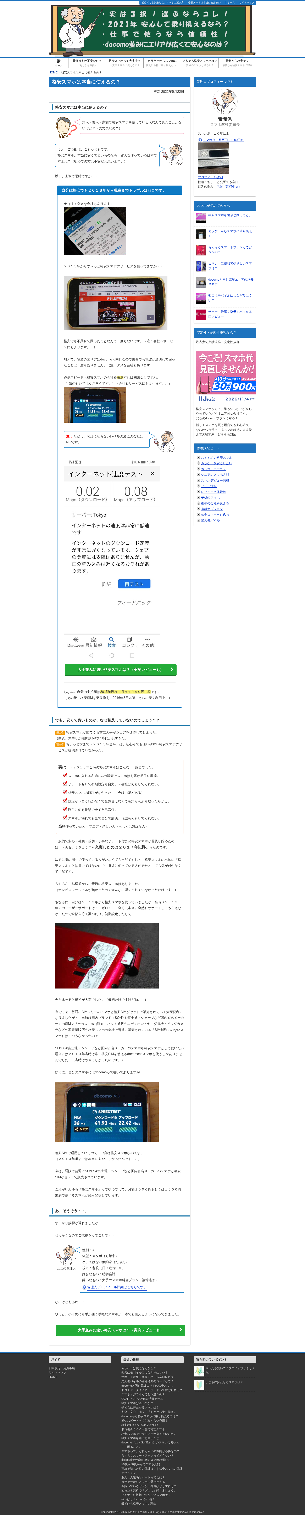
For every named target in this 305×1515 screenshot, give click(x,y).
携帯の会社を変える (215, 503)
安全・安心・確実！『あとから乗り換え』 (149, 1411)
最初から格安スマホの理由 (138, 1503)
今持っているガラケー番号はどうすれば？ (149, 1486)
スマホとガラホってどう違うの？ (143, 1394)
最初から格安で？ (237, 63)
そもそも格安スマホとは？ (199, 63)
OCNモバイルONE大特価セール (142, 1398)
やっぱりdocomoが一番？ (138, 1499)
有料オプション (212, 509)
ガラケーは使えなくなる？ (138, 1368)
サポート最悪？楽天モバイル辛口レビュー (149, 1377)
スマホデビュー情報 (215, 480)
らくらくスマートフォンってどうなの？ (147, 1455)
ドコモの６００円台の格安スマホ (143, 1429)
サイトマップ (57, 1372)
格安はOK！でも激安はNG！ (140, 1425)
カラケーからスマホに (162, 63)
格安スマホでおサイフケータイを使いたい (149, 1433)
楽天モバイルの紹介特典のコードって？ (147, 1381)
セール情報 (209, 486)
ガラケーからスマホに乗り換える (143, 1481)
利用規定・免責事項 (62, 1368)
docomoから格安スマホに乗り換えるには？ (149, 1416)
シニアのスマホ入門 (215, 474)
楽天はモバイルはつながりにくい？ (144, 1372)
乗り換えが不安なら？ (87, 63)
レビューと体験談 (213, 492)
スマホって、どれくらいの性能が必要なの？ (150, 1451)
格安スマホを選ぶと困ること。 (141, 1438)
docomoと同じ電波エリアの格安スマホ (147, 1385)
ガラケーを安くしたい (216, 463)
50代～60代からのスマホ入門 (140, 1464)
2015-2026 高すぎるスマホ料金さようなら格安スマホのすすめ (149, 1512)
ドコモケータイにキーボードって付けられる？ (151, 1390)
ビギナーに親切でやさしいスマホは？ (146, 1494)
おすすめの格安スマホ (216, 457)
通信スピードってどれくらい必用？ (144, 1420)
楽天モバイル (210, 520)
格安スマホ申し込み (215, 515)
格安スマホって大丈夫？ (125, 63)
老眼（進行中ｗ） (229, 186)
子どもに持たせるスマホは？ (140, 1407)
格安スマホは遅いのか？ (137, 1403)
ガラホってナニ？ (213, 469)
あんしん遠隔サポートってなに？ (143, 1477)
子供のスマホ (210, 497)
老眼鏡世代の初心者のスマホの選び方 (146, 1460)
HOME (53, 1377)
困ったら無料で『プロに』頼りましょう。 (149, 1490)
